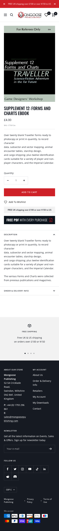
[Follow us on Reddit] (7, 476)
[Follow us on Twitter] (15, 469)
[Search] (11, 14)
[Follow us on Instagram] (22, 469)
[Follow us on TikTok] (37, 469)
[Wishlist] (46, 15)
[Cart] (53, 15)
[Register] (50, 449)
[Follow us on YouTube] (29, 469)
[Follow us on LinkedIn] (44, 469)
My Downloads (41, 402)
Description (10, 234)
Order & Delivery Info (16, 291)
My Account (39, 396)
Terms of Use (47, 500)
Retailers (37, 390)
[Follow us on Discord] (15, 476)
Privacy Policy (30, 500)
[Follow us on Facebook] (7, 469)
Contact (37, 408)
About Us (38, 375)
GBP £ (9, 489)
